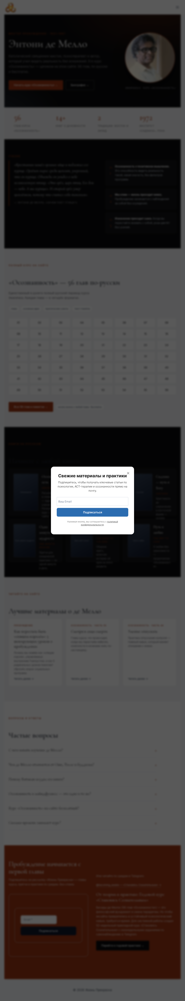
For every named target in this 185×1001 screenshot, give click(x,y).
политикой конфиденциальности (99, 523)
